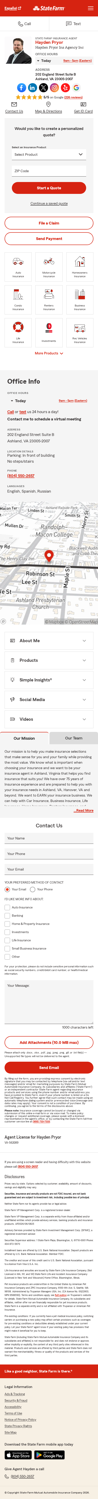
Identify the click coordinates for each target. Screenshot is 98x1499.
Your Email (15, 869)
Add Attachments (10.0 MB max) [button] (49, 1042)
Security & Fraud (16, 1400)
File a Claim (49, 223)
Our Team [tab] (74, 738)
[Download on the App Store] (18, 1454)
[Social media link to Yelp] (65, 87)
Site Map (11, 1432)
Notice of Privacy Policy (20, 1419)
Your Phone (16, 854)
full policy (61, 1295)
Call (10, 412)
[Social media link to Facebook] (21, 87)
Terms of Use (13, 1413)
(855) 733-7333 (41, 1121)
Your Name (16, 838)
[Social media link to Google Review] (76, 87)
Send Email (49, 1068)
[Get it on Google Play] (49, 1454)
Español (11, 8)
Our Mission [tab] (24, 738)
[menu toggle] (90, 8)
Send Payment (49, 239)
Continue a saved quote (49, 203)
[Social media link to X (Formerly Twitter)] (43, 87)
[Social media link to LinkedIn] (32, 87)
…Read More (83, 810)
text (22, 412)
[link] (49, 8)
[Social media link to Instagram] (54, 87)
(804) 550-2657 (20, 476)
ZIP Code (22, 171)
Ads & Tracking (15, 1394)
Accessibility (13, 1407)
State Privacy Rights (18, 1426)
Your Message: (18, 985)
